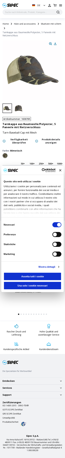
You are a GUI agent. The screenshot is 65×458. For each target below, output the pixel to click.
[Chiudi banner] (60, 170)
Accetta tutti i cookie (32, 276)
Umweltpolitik (9, 418)
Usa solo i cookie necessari (32, 285)
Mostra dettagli (46, 266)
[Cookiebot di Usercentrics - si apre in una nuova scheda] (42, 170)
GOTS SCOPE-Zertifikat (13, 409)
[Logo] (11, 5)
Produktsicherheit (10, 422)
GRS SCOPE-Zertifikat (12, 414)
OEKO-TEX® (23, 405)
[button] (39, 5)
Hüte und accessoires (25, 23)
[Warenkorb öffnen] (55, 5)
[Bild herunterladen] (55, 44)
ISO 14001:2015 (9, 405)
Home (6, 23)
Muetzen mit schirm (51, 23)
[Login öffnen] (49, 5)
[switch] (56, 234)
